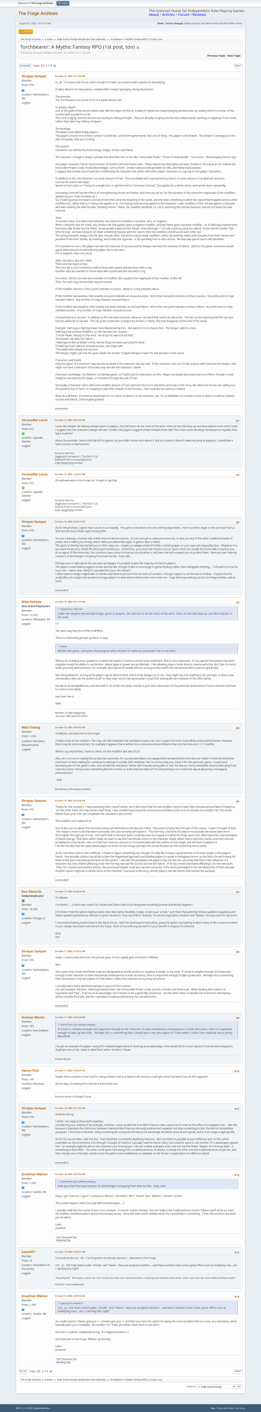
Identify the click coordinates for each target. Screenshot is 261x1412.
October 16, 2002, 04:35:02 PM (70, 727)
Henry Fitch (30, 1070)
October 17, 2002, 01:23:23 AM (70, 951)
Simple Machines (41, 1408)
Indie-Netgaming (64, 463)
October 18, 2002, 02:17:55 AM (70, 1108)
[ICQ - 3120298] (23, 433)
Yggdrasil (61, 456)
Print (238, 65)
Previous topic (216, 55)
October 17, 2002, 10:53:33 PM (70, 1070)
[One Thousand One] (23, 1187)
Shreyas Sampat (34, 76)
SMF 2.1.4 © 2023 (24, 1408)
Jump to (191, 1386)
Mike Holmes (31, 602)
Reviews (199, 14)
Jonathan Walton (35, 1174)
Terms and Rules (226, 1408)
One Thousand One (66, 1237)
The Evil (86, 456)
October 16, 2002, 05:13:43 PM (70, 800)
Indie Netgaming (76, 712)
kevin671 (28, 1252)
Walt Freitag (31, 727)
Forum (183, 14)
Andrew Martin (33, 1017)
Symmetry (125, 89)
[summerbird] (23, 90)
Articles (168, 14)
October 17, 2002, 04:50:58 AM (70, 1017)
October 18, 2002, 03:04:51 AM (70, 1251)
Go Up (22, 1371)
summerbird (61, 408)
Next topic (234, 55)
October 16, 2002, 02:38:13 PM (70, 521)
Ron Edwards (98, 39)
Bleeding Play (63, 1240)
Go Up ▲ (240, 1408)
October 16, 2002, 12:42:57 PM (70, 474)
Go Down (24, 65)
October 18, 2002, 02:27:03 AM (70, 1174)
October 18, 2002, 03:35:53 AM (70, 1295)
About (154, 14)
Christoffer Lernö (35, 420)
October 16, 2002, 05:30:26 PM (70, 891)
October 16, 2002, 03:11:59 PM (70, 601)
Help (213, 1408)
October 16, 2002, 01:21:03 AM (70, 76)
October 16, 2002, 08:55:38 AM (70, 420)
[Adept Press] (23, 913)
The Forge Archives (38, 13)
